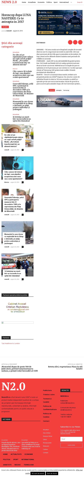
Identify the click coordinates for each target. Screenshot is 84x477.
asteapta (58, 90)
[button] (79, 2)
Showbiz (5, 27)
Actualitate (16, 52)
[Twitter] (75, 42)
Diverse (15, 68)
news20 (8, 31)
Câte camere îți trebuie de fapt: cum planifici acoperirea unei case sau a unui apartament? (23, 74)
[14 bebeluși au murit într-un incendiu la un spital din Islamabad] (6, 118)
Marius (6, 182)
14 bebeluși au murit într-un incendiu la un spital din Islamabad (22, 119)
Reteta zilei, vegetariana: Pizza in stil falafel (65, 368)
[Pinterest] (80, 42)
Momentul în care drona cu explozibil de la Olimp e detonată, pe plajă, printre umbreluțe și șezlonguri (23, 105)
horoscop (66, 90)
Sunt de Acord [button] (52, 473)
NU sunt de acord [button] (38, 473)
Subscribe (71, 445)
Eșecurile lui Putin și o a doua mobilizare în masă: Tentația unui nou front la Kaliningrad (31, 446)
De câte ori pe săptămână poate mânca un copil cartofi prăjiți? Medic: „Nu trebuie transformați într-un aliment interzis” (23, 60)
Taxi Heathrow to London (11, 343)
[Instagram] (65, 452)
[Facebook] (70, 42)
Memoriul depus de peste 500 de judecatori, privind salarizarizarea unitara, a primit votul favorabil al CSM (20, 369)
